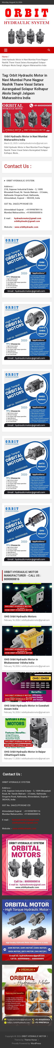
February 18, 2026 (12, 620)
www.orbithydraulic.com (26, 227)
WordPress (36, 1043)
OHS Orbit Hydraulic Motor (18, 606)
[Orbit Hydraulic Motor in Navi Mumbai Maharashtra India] (27, 118)
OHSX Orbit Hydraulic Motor (18, 610)
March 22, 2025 (11, 143)
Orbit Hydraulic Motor (35, 130)
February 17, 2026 (12, 758)
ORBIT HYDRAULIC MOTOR (34, 1036)
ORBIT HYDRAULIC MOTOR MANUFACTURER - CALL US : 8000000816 (22, 575)
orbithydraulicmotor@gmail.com (33, 143)
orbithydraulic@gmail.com (27, 221)
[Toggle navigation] (5, 50)
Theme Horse (30, 1040)
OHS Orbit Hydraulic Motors (20, 616)
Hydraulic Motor (13, 130)
